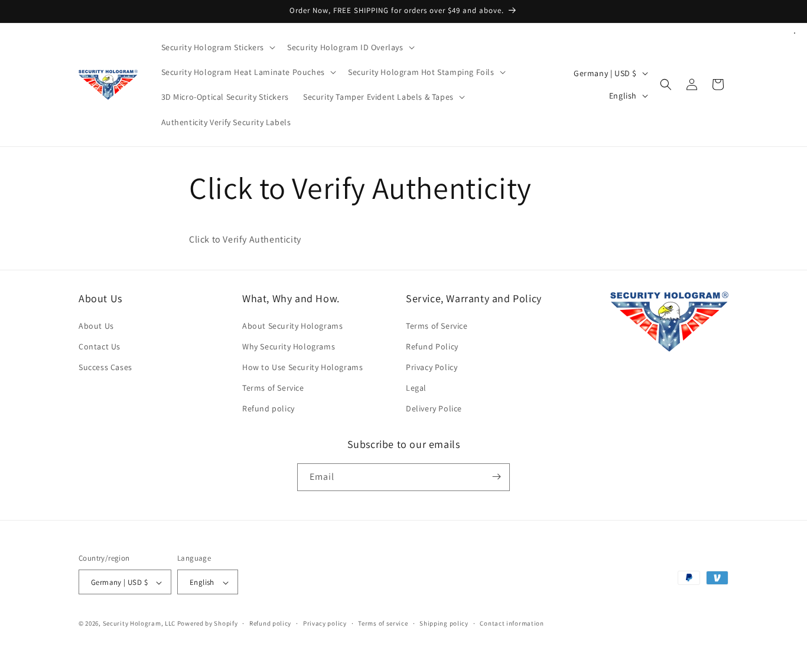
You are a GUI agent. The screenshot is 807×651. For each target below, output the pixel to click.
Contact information (512, 623)
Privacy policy (325, 623)
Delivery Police (434, 409)
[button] (217, 47)
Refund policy (268, 409)
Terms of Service (273, 387)
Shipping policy (443, 623)
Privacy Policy (431, 367)
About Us (96, 325)
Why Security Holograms (288, 346)
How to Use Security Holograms (302, 367)
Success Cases (105, 367)
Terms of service (383, 623)
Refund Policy (432, 346)
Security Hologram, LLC (139, 624)
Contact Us (100, 346)
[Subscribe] (496, 476)
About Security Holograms (292, 325)
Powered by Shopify (207, 624)
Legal (416, 387)
